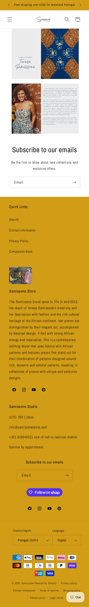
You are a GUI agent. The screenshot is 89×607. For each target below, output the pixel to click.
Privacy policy (69, 583)
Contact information (24, 590)
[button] (9, 19)
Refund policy (37, 598)
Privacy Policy (19, 241)
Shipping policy (72, 590)
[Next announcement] (80, 5)
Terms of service (49, 590)
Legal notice (56, 598)
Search (14, 219)
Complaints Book (20, 251)
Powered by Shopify (45, 583)
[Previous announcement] (9, 5)
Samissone (27, 583)
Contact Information (22, 230)
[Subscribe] (74, 182)
